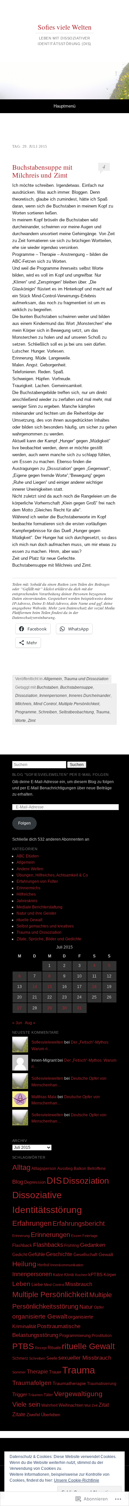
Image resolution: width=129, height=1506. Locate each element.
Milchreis (23, 704)
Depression (35, 1182)
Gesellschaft (85, 1254)
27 (19, 1008)
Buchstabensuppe (76, 687)
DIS (54, 1180)
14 (34, 986)
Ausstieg (65, 1168)
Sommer (19, 1372)
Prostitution (102, 1335)
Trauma (102, 712)
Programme (25, 712)
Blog (17, 1182)
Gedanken (92, 1245)
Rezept (41, 1348)
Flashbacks (48, 1245)
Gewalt (106, 1254)
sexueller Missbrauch (84, 1357)
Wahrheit (49, 1405)
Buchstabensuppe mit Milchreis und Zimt (42, 171)
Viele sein (26, 1404)
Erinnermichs (28, 888)
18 (94, 986)
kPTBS (95, 1274)
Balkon (80, 1168)
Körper (110, 1274)
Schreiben (47, 712)
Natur (86, 1307)
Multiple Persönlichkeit (79, 704)
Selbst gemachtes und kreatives (45, 926)
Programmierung (75, 1335)
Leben (21, 1283)
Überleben (50, 1414)
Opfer (99, 1307)
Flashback (22, 1245)
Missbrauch (78, 1284)
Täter (48, 1395)
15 (49, 986)
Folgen (24, 823)
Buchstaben (47, 687)
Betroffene (96, 1168)
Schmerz (20, 1358)
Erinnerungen (50, 1234)
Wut (87, 1405)
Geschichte (59, 1254)
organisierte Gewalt (39, 1316)
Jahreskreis (27, 901)
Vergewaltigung (78, 1393)
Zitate (18, 1414)
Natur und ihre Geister (36, 913)
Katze (58, 1274)
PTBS (23, 1346)
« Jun (17, 1023)
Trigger (19, 1394)
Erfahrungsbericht (79, 1223)
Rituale (54, 1347)
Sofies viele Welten (65, 27)
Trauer (55, 1372)
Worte (20, 720)
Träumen (35, 1395)
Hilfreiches (26, 894)
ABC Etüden (28, 856)
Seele (51, 1358)
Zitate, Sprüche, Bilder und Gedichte (49, 939)
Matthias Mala (44, 1097)
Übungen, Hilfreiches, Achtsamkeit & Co (52, 875)
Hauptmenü (64, 106)
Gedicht (19, 1254)
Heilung (24, 1264)
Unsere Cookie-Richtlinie (76, 1480)
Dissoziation (26, 695)
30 (64, 1008)
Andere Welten (30, 869)
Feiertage (90, 1236)
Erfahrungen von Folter (37, 881)
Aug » (30, 1023)
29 (49, 1008)
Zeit (95, 1405)
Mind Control (45, 704)
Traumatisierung (101, 1383)
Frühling (71, 1245)
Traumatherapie (69, 1383)
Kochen (81, 1275)
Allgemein (53, 679)
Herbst (43, 1265)
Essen (76, 1236)
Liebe (37, 1284)
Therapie (37, 1371)
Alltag (21, 1167)
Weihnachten (71, 1405)
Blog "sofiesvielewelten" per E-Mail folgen (60, 775)
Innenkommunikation (66, 1265)
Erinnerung (21, 1236)
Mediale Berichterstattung (40, 907)
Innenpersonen (53, 695)
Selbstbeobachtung (76, 712)
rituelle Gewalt (29, 920)
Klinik (69, 1274)
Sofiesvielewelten (47, 1042)
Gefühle (36, 1254)
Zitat (104, 1405)
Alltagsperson (43, 1168)
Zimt (31, 720)
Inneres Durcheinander (89, 695)
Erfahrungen (32, 1223)
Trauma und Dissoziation (86, 679)
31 (79, 1008)
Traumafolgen (32, 1382)
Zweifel (33, 1414)
